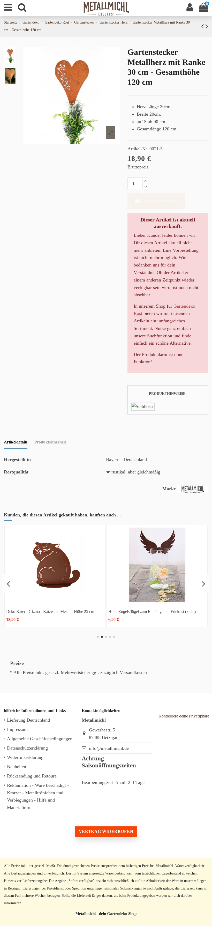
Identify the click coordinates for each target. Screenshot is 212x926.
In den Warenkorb (161, 200)
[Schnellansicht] (54, 602)
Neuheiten (16, 766)
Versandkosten (133, 672)
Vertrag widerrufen (106, 831)
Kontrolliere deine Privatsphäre (183, 716)
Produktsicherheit (50, 442)
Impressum (17, 729)
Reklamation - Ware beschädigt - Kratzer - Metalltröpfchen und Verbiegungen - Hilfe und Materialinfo (38, 796)
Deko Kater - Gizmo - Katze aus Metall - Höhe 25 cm (50, 611)
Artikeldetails (15, 442)
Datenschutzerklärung (27, 748)
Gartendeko (117, 913)
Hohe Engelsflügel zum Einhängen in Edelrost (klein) (152, 611)
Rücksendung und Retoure (32, 776)
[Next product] (207, 26)
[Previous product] (203, 26)
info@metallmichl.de (109, 748)
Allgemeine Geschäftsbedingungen (39, 738)
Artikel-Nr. (137, 148)
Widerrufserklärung (25, 757)
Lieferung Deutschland (28, 720)
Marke (169, 488)
